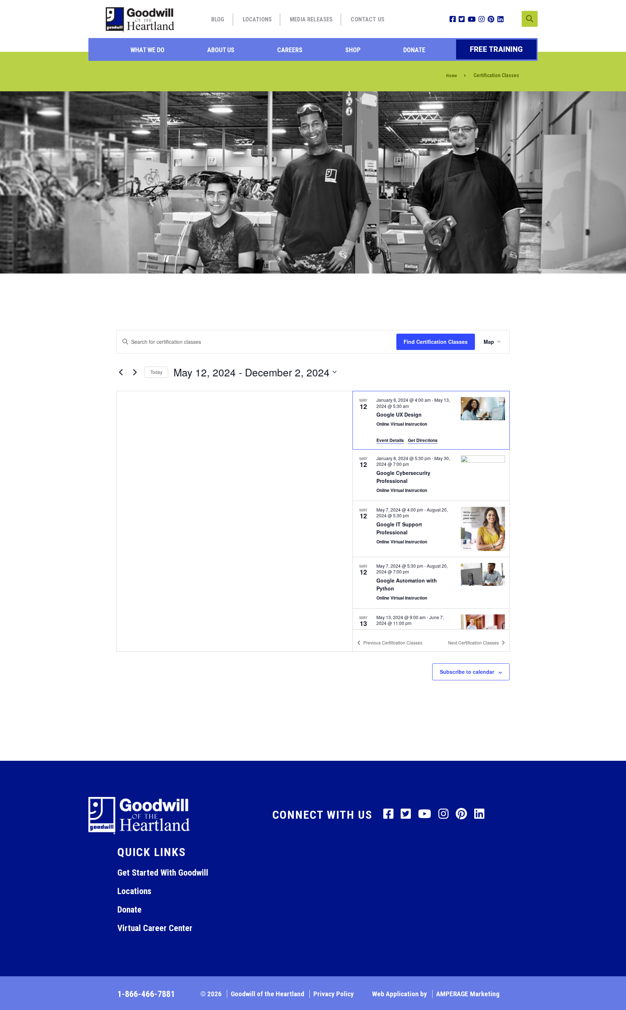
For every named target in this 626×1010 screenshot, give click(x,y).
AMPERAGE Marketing (468, 994)
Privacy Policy (333, 994)
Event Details (390, 440)
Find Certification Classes (436, 341)
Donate (414, 50)
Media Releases (311, 19)
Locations (257, 19)
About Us (220, 50)
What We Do (147, 50)
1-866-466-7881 (146, 994)
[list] (431, 510)
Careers (289, 50)
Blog (218, 19)
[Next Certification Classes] (134, 372)
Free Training (496, 49)
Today (156, 372)
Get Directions (423, 440)
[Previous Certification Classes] (120, 372)
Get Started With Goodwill (162, 873)
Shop (352, 50)
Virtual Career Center (154, 928)
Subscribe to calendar (467, 671)
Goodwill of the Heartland (267, 994)
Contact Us (367, 19)
